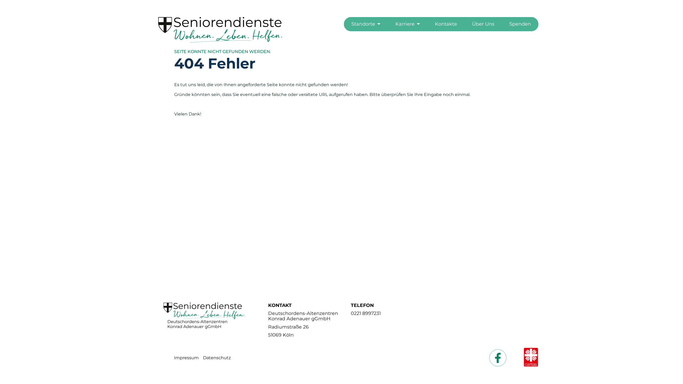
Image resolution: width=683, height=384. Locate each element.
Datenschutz (217, 357)
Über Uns (483, 24)
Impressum (186, 357)
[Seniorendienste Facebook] (497, 357)
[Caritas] (530, 357)
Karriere (405, 24)
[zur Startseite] (220, 41)
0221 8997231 (366, 313)
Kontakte (446, 24)
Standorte (363, 24)
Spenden (520, 24)
